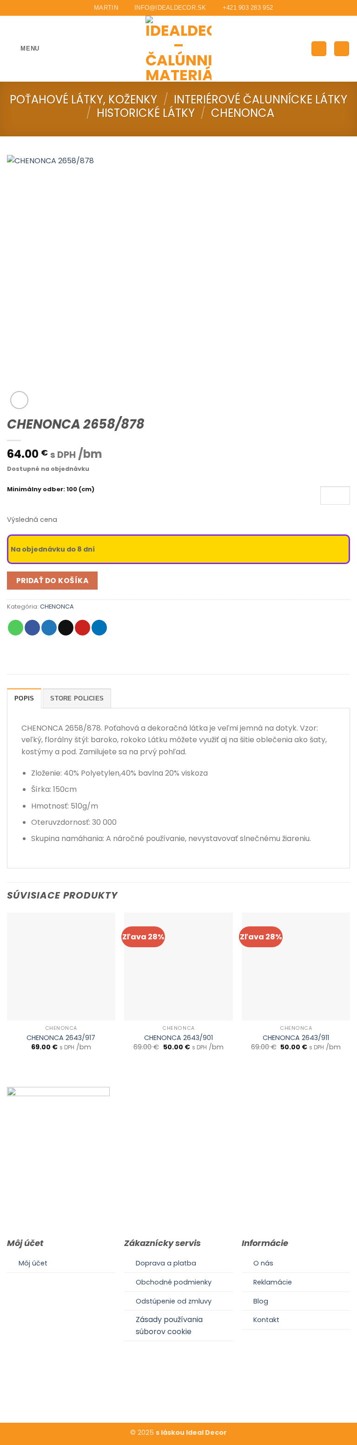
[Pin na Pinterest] (82, 628)
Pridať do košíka (52, 580)
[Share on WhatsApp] (15, 628)
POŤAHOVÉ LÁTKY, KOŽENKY (83, 99)
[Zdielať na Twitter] (49, 628)
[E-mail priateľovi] (65, 628)
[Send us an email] (189, 1394)
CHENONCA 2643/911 (296, 1038)
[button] (23, 48)
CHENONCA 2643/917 (60, 1038)
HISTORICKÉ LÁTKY (146, 113)
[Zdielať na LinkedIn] (99, 628)
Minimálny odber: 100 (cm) (50, 490)
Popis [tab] (24, 698)
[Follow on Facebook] (167, 1394)
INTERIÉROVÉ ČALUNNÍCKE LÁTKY (260, 99)
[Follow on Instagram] (178, 1394)
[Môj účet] (318, 49)
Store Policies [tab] (77, 698)
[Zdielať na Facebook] (32, 628)
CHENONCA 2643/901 (178, 1038)
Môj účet (33, 1263)
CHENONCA (242, 113)
